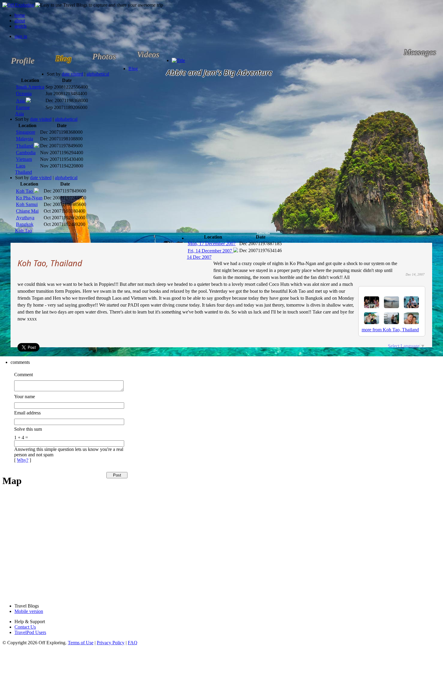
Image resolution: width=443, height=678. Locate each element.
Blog (133, 68)
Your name (24, 396)
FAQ (132, 642)
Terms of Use (80, 642)
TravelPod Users (30, 632)
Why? (22, 460)
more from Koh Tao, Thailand (390, 329)
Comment (23, 374)
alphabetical (97, 74)
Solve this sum (28, 429)
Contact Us (25, 627)
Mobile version (28, 611)
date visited (72, 74)
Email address (27, 412)
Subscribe (263, 233)
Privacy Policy (110, 642)
